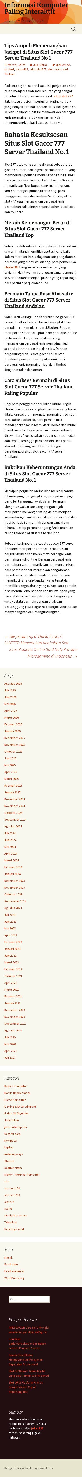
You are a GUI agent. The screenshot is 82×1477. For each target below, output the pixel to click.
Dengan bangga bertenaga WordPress (29, 1468)
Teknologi (10, 1222)
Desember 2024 (14, 799)
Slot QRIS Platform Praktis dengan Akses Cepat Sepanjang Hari (26, 1387)
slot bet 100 (12, 1188)
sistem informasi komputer (22, 1175)
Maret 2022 (11, 962)
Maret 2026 (11, 717)
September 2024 (15, 819)
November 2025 (14, 745)
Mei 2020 (10, 1044)
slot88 (8, 1209)
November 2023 (14, 887)
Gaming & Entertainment (20, 1107)
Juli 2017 (10, 1058)
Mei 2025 (10, 765)
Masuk (8, 1258)
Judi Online (40, 65)
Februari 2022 (13, 969)
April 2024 (10, 853)
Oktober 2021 (13, 976)
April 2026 (10, 711)
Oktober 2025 (13, 751)
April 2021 (10, 983)
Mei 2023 (10, 928)
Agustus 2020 (13, 1030)
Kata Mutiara (12, 1134)
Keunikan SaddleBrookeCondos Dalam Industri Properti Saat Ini (27, 1343)
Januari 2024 (12, 874)
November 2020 (14, 1017)
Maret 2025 (11, 779)
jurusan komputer (15, 1127)
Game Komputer (15, 1100)
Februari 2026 (13, 724)
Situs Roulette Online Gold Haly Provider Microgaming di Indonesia (43, 653)
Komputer (10, 1141)
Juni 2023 (10, 922)
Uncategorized (14, 1229)
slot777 (9, 1202)
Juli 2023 (10, 915)
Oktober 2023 (13, 894)
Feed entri (11, 1264)
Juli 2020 (10, 1037)
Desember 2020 (14, 1010)
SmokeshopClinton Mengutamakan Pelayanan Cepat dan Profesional (26, 1359)
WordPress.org (14, 1278)
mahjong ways (13, 1154)
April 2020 (10, 1051)
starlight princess (15, 1215)
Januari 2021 (12, 1003)
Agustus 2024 (13, 826)
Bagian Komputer (15, 1086)
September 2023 (15, 901)
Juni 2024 (10, 840)
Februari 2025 (13, 785)
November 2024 (14, 806)
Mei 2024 (10, 847)
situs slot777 (38, 69)
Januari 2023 (12, 949)
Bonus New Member (17, 1093)
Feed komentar (14, 1271)
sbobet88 (22, 69)
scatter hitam (13, 1168)
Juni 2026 (10, 697)
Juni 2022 (10, 956)
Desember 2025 (14, 738)
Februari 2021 (13, 996)
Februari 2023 (13, 942)
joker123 (37, 1428)
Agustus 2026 (13, 683)
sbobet (9, 69)
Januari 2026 (12, 731)
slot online (54, 69)
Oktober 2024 (13, 813)
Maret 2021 (11, 990)
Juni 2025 (10, 758)
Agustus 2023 (13, 908)
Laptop (9, 1147)
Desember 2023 (14, 881)
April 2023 (10, 935)
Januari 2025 (12, 792)
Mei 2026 (10, 704)
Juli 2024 (10, 833)
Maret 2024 (11, 860)
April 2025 (10, 772)
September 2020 (15, 1024)
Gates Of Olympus (16, 1113)
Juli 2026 (10, 690)
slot (6, 1181)
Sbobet (9, 1161)
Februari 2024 (13, 867)
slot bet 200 (12, 1195)
